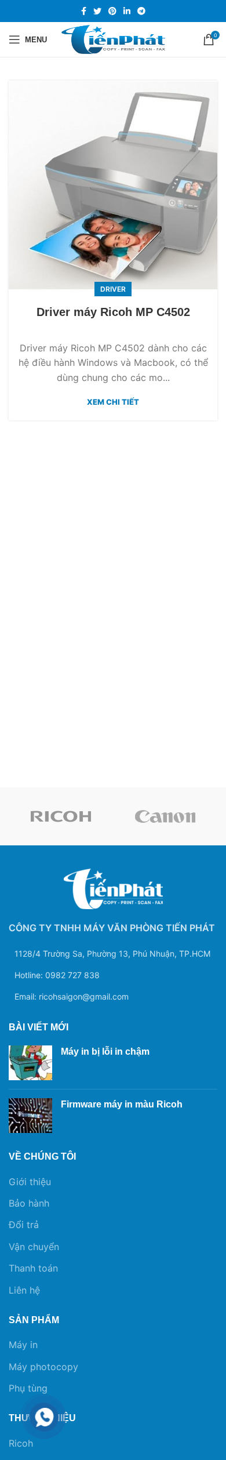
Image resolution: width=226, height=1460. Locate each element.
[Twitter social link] (97, 11)
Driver (113, 289)
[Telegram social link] (141, 11)
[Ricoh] (61, 816)
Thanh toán (33, 1268)
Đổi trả (24, 1224)
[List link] (113, 975)
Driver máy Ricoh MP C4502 (113, 312)
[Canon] (165, 816)
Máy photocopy (43, 1366)
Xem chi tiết (113, 402)
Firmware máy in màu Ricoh (122, 1104)
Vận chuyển (34, 1246)
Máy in (23, 1344)
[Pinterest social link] (112, 11)
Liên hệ (24, 1290)
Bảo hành (29, 1203)
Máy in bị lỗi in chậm (105, 1051)
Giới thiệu (30, 1181)
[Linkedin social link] (127, 11)
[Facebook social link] (84, 11)
